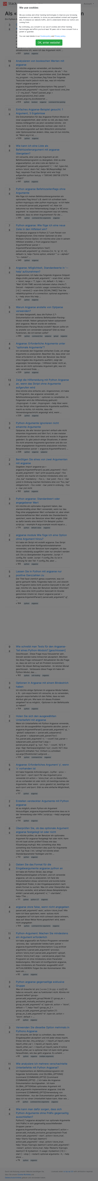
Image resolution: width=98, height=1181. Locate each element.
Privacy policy (60, 36)
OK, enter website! (49, 42)
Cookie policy (45, 36)
